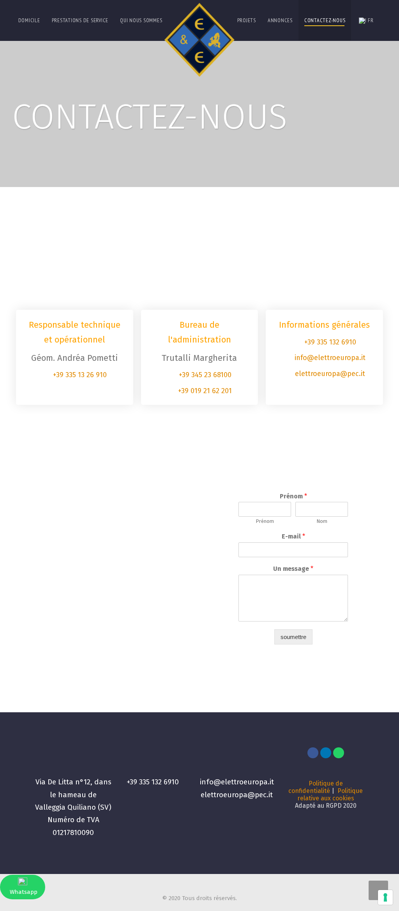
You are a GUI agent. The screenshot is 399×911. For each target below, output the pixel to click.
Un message (293, 568)
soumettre (293, 637)
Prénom (293, 496)
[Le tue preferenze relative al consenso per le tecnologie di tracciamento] (385, 897)
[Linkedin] (325, 752)
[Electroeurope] (199, 38)
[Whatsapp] (338, 752)
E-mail (293, 536)
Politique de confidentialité (315, 787)
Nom (321, 521)
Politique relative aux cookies (330, 794)
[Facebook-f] (312, 752)
